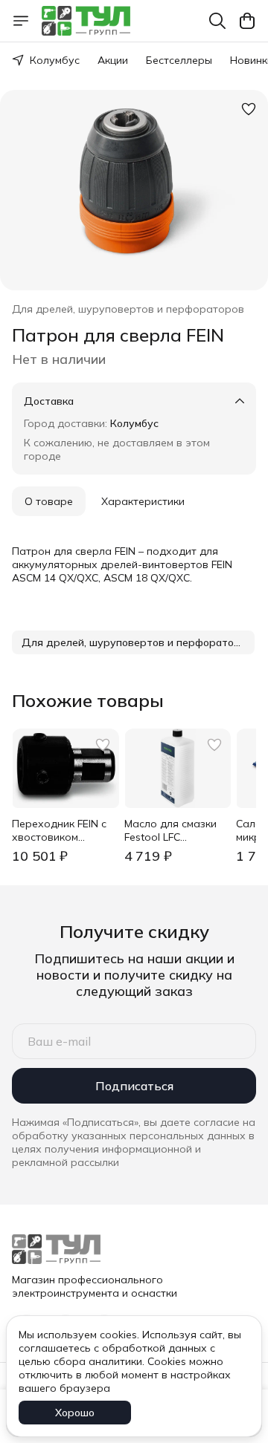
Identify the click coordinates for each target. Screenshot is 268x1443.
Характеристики (143, 501)
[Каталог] (21, 21)
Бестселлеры (179, 60)
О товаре (49, 501)
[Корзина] (247, 21)
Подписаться (134, 1085)
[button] (133, 642)
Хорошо (75, 1412)
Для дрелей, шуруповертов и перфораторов (128, 309)
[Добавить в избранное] (248, 109)
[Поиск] (217, 21)
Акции (113, 60)
